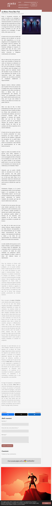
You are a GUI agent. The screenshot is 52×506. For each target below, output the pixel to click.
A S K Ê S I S (11, 4)
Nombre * (4, 421)
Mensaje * (4, 434)
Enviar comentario (7, 445)
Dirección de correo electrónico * (10, 428)
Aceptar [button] (46, 503)
